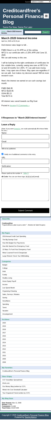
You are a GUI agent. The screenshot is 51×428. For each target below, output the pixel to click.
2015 (4, 339)
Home (3, 31)
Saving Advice (31, 417)
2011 (4, 352)
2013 (4, 346)
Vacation (5, 311)
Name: (4, 133)
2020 (4, 323)
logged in (17, 129)
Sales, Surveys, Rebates (11, 294)
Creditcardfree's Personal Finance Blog (15, 371)
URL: (4, 157)
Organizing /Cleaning (9, 291)
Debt (4, 271)
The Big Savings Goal (9, 239)
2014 (4, 342)
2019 (4, 326)
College (5, 268)
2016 (4, 336)
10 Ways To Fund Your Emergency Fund (16, 249)
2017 (4, 333)
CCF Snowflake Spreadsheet (12, 380)
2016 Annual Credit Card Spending (14, 236)
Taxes (4, 307)
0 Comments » (23, 105)
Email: (4, 141)
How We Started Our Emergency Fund (15, 246)
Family (4, 274)
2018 (4, 329)
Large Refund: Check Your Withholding (15, 256)
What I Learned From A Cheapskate (14, 253)
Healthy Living (7, 278)
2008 (4, 362)
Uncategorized (7, 314)
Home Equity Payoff (9, 281)
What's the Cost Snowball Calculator (14, 390)
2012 (4, 349)
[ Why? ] (26, 173)
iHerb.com (5, 383)
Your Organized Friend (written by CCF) (16, 393)
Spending (5, 304)
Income (5, 284)
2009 (4, 359)
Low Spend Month (8, 288)
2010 (4, 355)
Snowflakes (6, 301)
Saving (4, 297)
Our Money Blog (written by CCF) (14, 386)
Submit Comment (25, 211)
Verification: (6, 166)
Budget (4, 265)
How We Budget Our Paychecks (13, 243)
